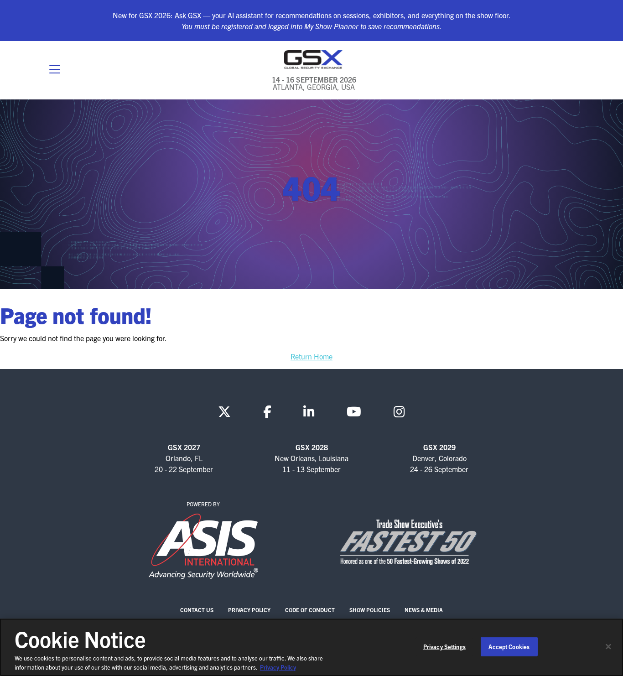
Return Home (311, 356)
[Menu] (54, 70)
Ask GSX (188, 15)
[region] (311, 647)
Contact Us (196, 609)
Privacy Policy (249, 609)
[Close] (608, 646)
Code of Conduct (310, 609)
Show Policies (369, 609)
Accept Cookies (509, 646)
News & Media (424, 609)
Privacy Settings (444, 646)
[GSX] (313, 59)
